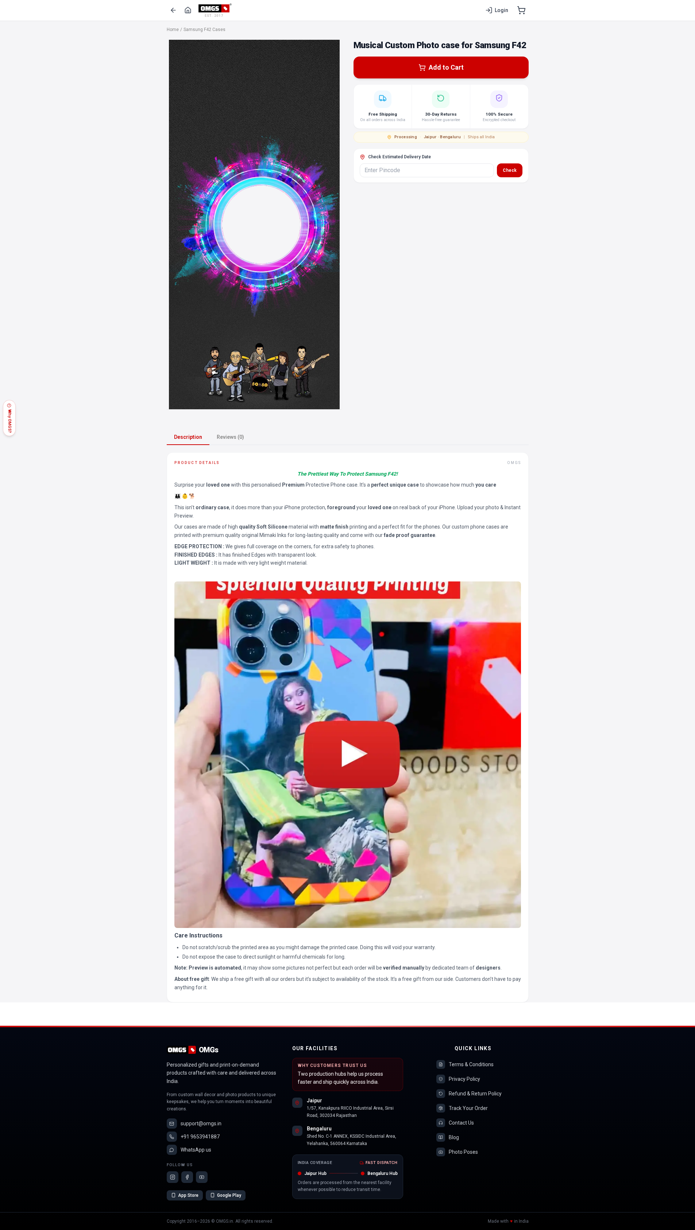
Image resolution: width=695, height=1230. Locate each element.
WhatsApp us (196, 1150)
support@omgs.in (201, 1123)
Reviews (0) (230, 437)
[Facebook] (187, 1177)
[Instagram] (172, 1177)
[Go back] (173, 10)
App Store (188, 1195)
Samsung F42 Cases (204, 29)
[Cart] (521, 10)
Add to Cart (446, 67)
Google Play (229, 1195)
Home (173, 29)
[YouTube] (202, 1177)
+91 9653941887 (200, 1137)
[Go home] (187, 10)
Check (510, 170)
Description (188, 437)
